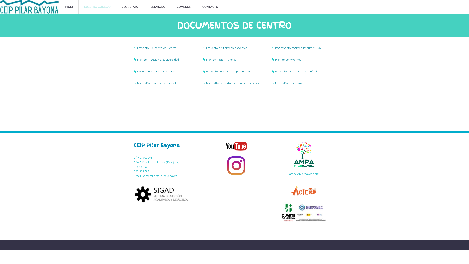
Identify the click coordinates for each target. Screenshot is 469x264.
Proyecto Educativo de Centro (156, 48)
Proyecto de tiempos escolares (226, 48)
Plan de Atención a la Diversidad (158, 59)
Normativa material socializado (157, 83)
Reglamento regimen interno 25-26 (298, 48)
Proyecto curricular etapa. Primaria (228, 71)
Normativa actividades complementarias (232, 83)
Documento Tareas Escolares (156, 71)
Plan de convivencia (288, 59)
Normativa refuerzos (288, 83)
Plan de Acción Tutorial (221, 59)
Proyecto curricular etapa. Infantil (296, 71)
